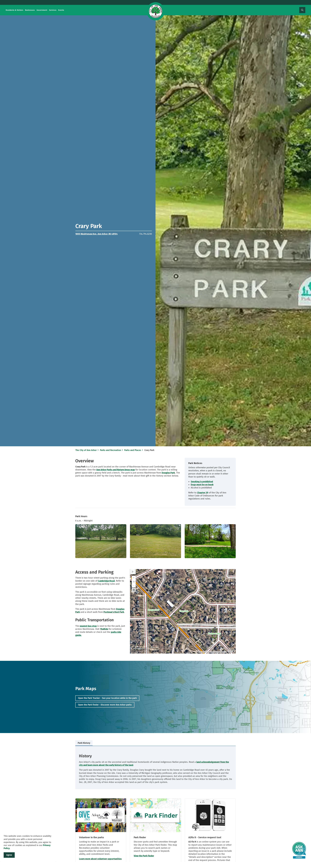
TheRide (104, 629)
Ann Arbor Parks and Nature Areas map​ (115, 469)
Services (52, 10)
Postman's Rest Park (114, 612)
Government (42, 10)
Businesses (30, 10)
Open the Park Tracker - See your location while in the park (107, 698)
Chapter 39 (202, 492)
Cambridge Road (106, 581)
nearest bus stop (88, 626)
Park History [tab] (84, 743)
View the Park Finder (144, 855)
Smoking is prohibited (202, 481)
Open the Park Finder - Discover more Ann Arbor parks (105, 704)
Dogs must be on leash (202, 484)
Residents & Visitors (14, 10)
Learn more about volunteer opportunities (100, 859)
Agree (9, 855)
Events (61, 10)
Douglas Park (168, 472)
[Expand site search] (302, 10)
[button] (100, 541)
